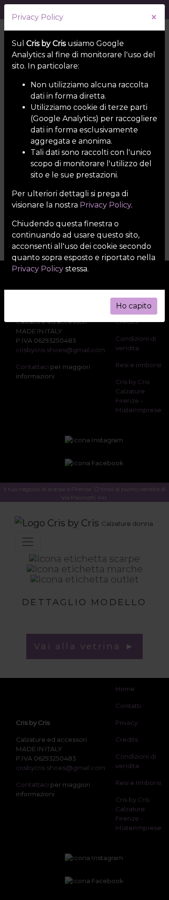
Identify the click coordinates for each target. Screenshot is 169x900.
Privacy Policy (105, 204)
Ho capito (134, 305)
